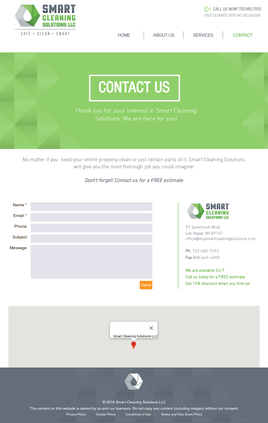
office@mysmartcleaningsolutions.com (221, 239)
